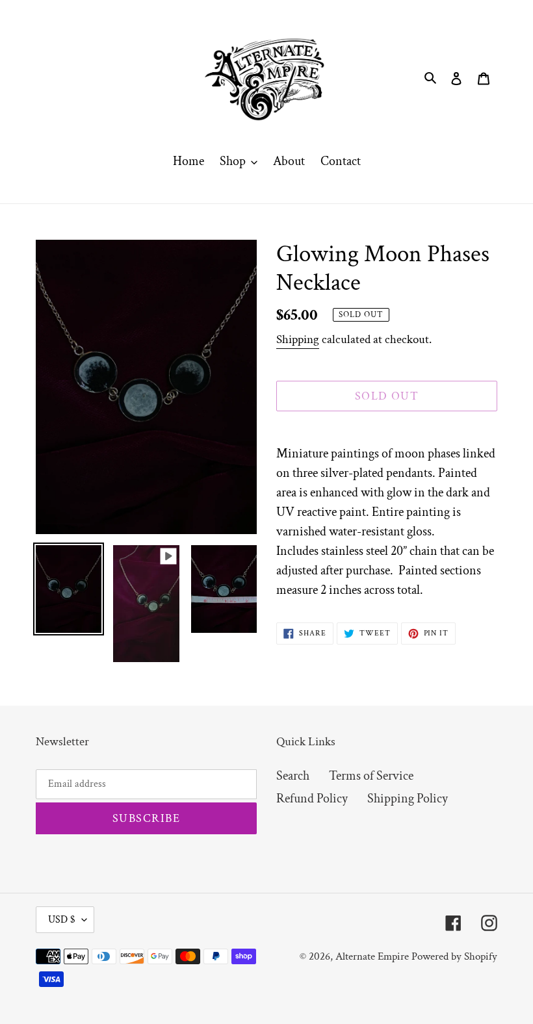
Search (292, 775)
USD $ (61, 920)
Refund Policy (312, 798)
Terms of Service (371, 775)
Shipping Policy (407, 798)
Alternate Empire (372, 956)
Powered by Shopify (454, 956)
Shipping (297, 339)
